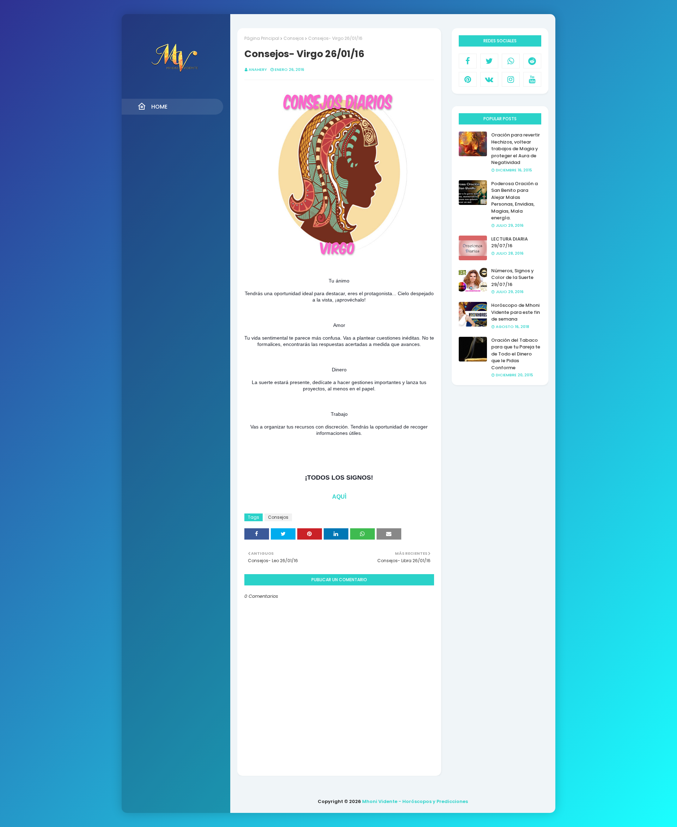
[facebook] (468, 61)
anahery (258, 69)
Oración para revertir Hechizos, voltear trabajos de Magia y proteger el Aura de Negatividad (515, 149)
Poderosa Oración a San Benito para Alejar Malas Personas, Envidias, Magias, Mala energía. (514, 200)
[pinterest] (468, 79)
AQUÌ (339, 497)
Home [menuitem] (159, 107)
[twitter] (489, 61)
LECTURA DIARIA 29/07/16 (509, 242)
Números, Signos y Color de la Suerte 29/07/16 (512, 277)
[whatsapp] (511, 61)
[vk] (489, 79)
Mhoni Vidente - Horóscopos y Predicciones (415, 801)
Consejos (293, 38)
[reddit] (532, 61)
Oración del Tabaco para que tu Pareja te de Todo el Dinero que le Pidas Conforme (515, 354)
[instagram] (511, 79)
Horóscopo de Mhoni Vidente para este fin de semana (515, 312)
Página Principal (261, 38)
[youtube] (532, 79)
